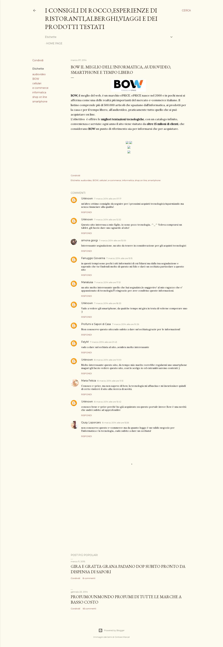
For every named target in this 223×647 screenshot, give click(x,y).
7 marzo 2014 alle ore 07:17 (107, 198)
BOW (35, 78)
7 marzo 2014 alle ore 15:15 (119, 258)
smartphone (39, 101)
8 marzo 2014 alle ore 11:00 (107, 359)
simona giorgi (89, 240)
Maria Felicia (88, 380)
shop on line (39, 97)
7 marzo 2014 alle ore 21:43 (103, 342)
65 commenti (89, 608)
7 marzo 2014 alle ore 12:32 (107, 219)
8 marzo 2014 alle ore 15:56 (115, 422)
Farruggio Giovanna (93, 258)
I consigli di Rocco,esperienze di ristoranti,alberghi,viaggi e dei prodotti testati (101, 18)
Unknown (87, 198)
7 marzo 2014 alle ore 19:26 (125, 324)
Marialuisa (87, 282)
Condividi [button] (37, 60)
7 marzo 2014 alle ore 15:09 (112, 240)
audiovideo (39, 74)
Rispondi (86, 212)
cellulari (36, 83)
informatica (39, 92)
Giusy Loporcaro (91, 422)
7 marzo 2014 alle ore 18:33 (107, 303)
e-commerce (40, 87)
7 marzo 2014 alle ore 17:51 (107, 282)
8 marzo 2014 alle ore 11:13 (110, 380)
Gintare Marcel (122, 637)
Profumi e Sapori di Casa (96, 324)
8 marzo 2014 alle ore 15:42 (107, 401)
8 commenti (89, 578)
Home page (54, 43)
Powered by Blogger (114, 630)
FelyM (85, 341)
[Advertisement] (129, 520)
